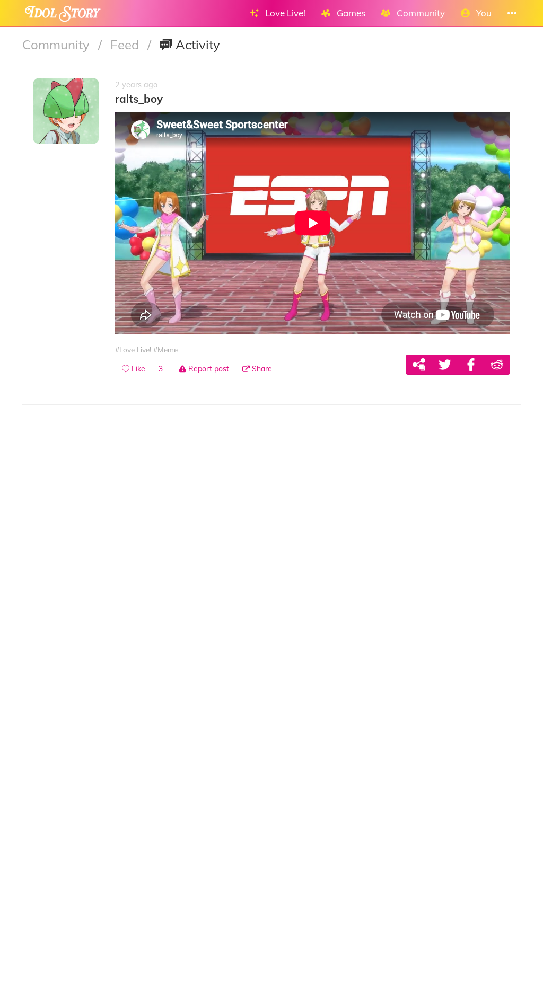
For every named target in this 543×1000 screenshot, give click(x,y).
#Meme (165, 349)
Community (57, 44)
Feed (126, 44)
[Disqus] (271, 563)
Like (137, 369)
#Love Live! (133, 349)
